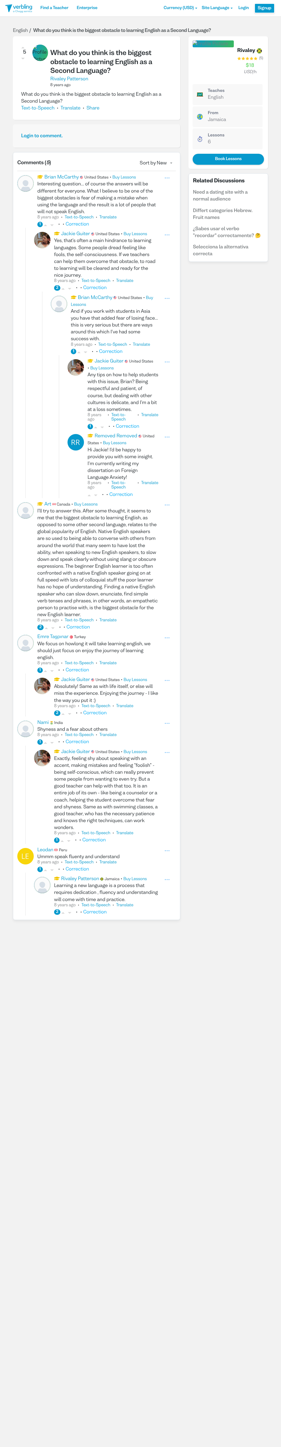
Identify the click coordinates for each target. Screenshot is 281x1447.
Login (243, 8)
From (213, 113)
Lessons (216, 136)
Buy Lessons (124, 178)
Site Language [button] (215, 8)
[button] (180, 8)
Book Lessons (228, 159)
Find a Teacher (54, 8)
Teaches (216, 91)
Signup (264, 8)
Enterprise (87, 8)
